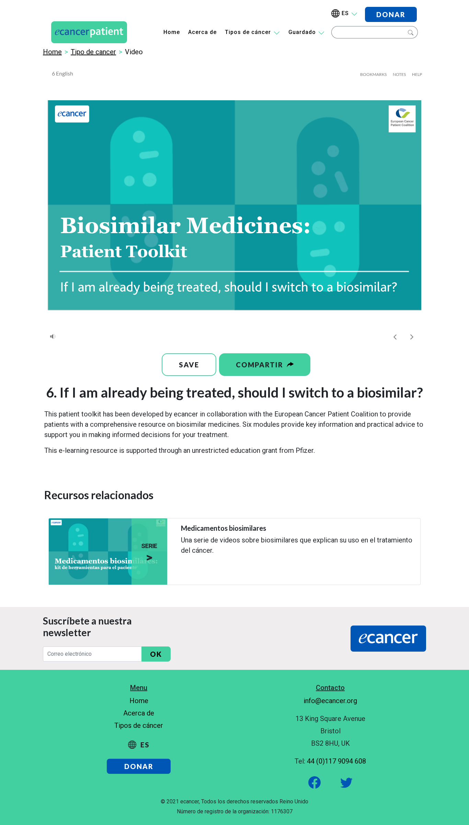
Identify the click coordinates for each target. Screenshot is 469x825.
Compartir (260, 364)
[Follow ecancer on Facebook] (315, 781)
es (345, 13)
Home (171, 32)
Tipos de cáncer (248, 32)
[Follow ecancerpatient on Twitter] (339, 781)
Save (189, 364)
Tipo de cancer (93, 52)
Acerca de (202, 32)
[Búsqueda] (409, 32)
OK (156, 654)
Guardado (302, 32)
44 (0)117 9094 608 (336, 761)
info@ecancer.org (330, 701)
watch (187, 568)
